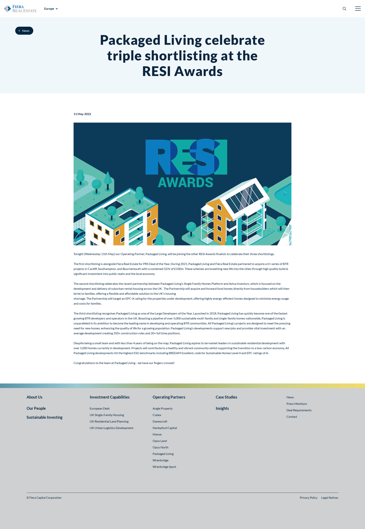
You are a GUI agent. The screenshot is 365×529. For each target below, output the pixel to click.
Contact (291, 416)
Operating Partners (169, 397)
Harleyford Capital (165, 428)
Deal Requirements (299, 410)
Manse (157, 434)
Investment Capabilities (110, 397)
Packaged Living (163, 453)
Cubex (157, 415)
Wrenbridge (160, 460)
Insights (222, 408)
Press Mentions (296, 403)
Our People (36, 408)
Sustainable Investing (44, 417)
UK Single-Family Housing (107, 415)
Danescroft (160, 421)
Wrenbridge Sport (164, 466)
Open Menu (358, 8)
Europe (49, 8)
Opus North (160, 447)
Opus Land (160, 441)
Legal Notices (329, 497)
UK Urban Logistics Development (111, 428)
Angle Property (163, 408)
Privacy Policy (308, 497)
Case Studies (226, 397)
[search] (344, 8)
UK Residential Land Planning (109, 421)
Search (344, 9)
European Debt (100, 408)
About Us (34, 397)
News (25, 30)
